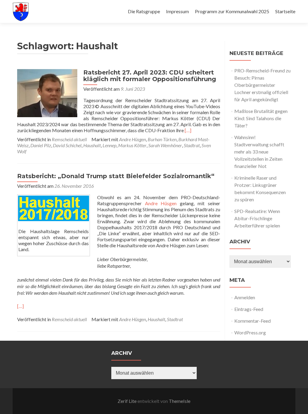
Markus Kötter (132, 145)
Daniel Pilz (40, 145)
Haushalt (92, 145)
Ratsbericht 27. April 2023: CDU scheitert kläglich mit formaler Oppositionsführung (149, 76)
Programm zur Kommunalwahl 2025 (232, 11)
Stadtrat (192, 145)
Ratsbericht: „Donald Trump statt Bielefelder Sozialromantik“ (115, 176)
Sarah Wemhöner (165, 145)
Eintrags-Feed (248, 309)
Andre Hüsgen (132, 139)
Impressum (177, 11)
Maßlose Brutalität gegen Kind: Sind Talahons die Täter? (261, 118)
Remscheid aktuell (69, 139)
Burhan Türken (162, 139)
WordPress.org (250, 332)
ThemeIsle (179, 401)
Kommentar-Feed (252, 321)
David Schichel (67, 145)
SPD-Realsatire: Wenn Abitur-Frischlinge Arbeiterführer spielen (257, 218)
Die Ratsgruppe (144, 11)
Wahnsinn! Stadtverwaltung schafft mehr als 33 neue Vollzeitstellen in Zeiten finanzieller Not (259, 151)
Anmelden (244, 297)
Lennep (109, 145)
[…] (188, 130)
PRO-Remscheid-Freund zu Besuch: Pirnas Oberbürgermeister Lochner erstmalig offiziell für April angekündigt (262, 85)
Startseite (285, 11)
